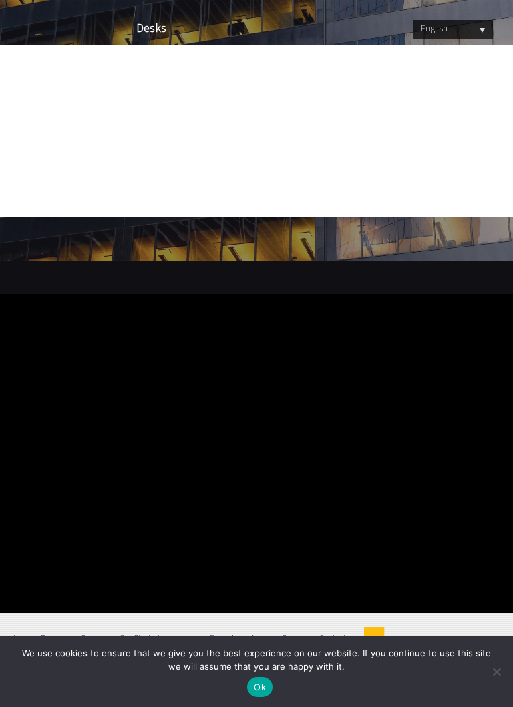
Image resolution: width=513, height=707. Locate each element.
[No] (496, 671)
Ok (260, 687)
